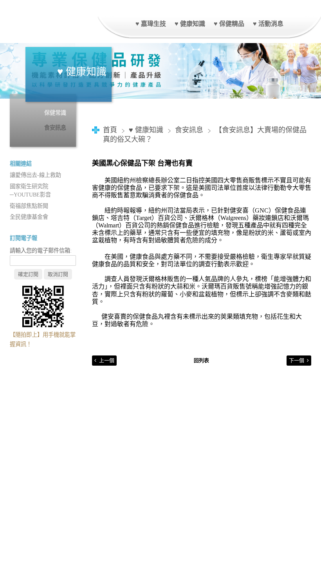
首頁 (110, 130)
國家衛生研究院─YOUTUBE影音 (30, 190)
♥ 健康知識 (147, 130)
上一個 (106, 360)
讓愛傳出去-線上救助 (35, 175)
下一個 (296, 360)
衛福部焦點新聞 (29, 206)
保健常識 (55, 113)
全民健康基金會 (29, 217)
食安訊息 (55, 127)
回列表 (201, 360)
